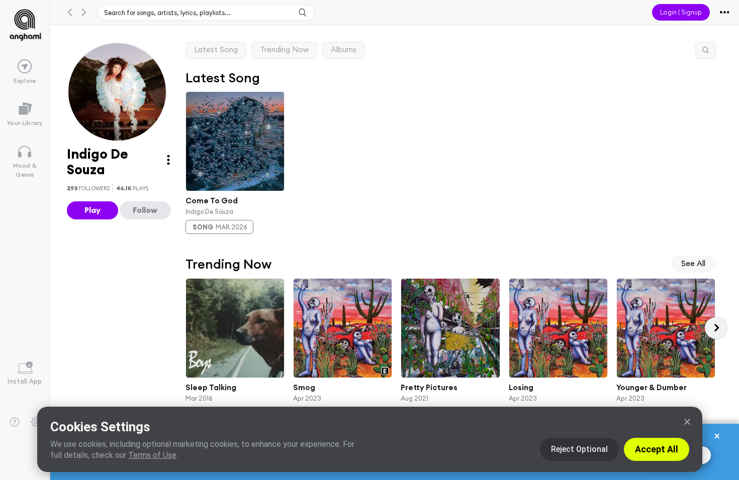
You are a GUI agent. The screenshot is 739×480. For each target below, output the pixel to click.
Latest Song (216, 49)
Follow (145, 210)
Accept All (656, 449)
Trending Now (284, 49)
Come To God (212, 200)
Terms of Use (152, 455)
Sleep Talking (211, 387)
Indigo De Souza (209, 211)
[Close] (687, 422)
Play (92, 210)
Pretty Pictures (429, 387)
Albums (343, 49)
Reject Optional (579, 449)
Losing (520, 387)
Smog (304, 387)
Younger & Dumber (651, 387)
